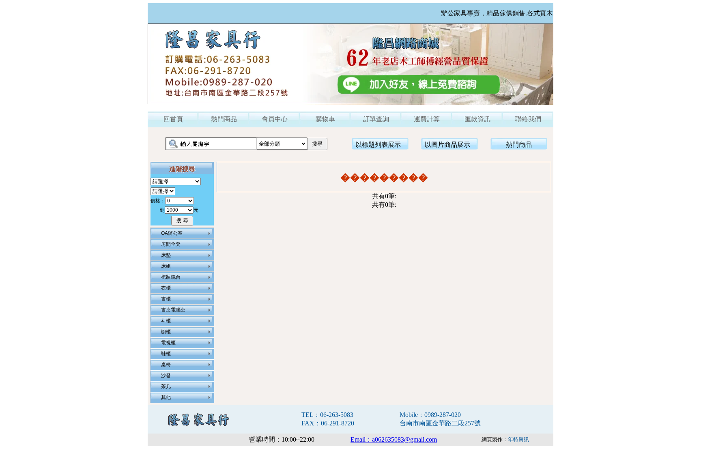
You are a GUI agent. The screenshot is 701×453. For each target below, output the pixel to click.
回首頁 (173, 119)
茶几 (166, 386)
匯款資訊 (477, 119)
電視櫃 (168, 343)
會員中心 (275, 119)
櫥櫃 (166, 332)
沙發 (166, 375)
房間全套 (171, 244)
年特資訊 (518, 439)
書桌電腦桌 (173, 310)
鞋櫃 (166, 353)
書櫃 (166, 299)
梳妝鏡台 (171, 277)
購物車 (325, 119)
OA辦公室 (172, 233)
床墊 (166, 255)
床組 (166, 266)
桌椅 (166, 364)
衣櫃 (166, 288)
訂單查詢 (376, 119)
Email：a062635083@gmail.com (393, 439)
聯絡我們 (528, 119)
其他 (166, 397)
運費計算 (427, 119)
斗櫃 (166, 321)
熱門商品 (224, 119)
